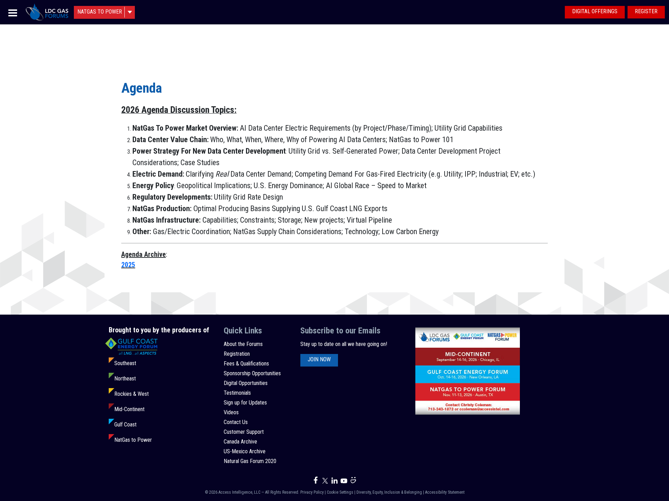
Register (646, 11)
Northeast (125, 378)
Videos (231, 412)
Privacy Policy (312, 492)
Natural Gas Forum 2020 (250, 461)
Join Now (319, 359)
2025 (128, 265)
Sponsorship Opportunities (252, 373)
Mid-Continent (129, 409)
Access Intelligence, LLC (239, 492)
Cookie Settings (340, 492)
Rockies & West (131, 394)
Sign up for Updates (245, 402)
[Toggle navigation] (12, 12)
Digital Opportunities (246, 383)
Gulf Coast (125, 424)
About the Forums (243, 344)
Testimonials (237, 393)
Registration (237, 353)
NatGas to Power (133, 440)
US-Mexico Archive (245, 451)
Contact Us (236, 422)
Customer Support (244, 432)
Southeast (125, 363)
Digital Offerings (594, 11)
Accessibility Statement (444, 492)
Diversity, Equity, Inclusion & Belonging (389, 492)
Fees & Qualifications (246, 363)
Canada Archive (240, 441)
